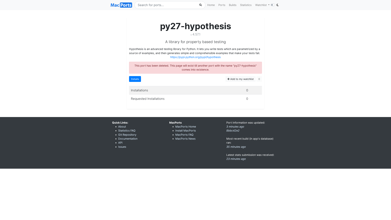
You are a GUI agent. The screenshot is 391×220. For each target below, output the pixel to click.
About (122, 126)
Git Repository (127, 134)
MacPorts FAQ (184, 134)
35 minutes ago (236, 146)
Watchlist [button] (261, 5)
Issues (122, 146)
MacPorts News (185, 138)
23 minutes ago (236, 158)
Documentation (127, 138)
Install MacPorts (185, 130)
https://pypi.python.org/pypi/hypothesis (195, 57)
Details (135, 79)
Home (211, 5)
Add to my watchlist (242, 79)
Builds (232, 5)
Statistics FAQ (126, 130)
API (120, 142)
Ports (221, 5)
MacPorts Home (185, 126)
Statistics (246, 5)
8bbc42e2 (232, 130)
